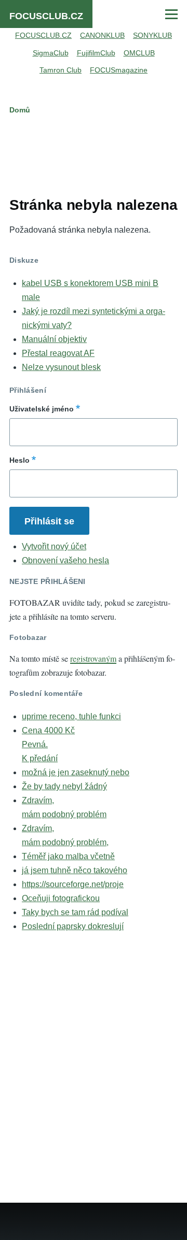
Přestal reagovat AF (58, 353)
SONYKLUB (152, 35)
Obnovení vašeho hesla (65, 560)
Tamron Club (60, 70)
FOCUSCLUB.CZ (46, 16)
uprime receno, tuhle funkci (71, 716)
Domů (19, 110)
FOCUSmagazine (119, 70)
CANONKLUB (102, 35)
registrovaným (93, 658)
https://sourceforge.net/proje (73, 884)
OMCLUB (139, 53)
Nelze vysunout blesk (61, 367)
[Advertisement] (93, 158)
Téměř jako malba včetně (68, 856)
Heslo (19, 460)
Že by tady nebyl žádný (64, 786)
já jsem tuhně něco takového (74, 870)
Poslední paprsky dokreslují (73, 926)
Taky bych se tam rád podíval (75, 912)
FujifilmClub (96, 53)
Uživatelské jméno (41, 409)
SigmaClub (51, 53)
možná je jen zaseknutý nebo (75, 772)
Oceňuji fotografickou (61, 898)
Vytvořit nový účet (54, 546)
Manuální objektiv (54, 339)
